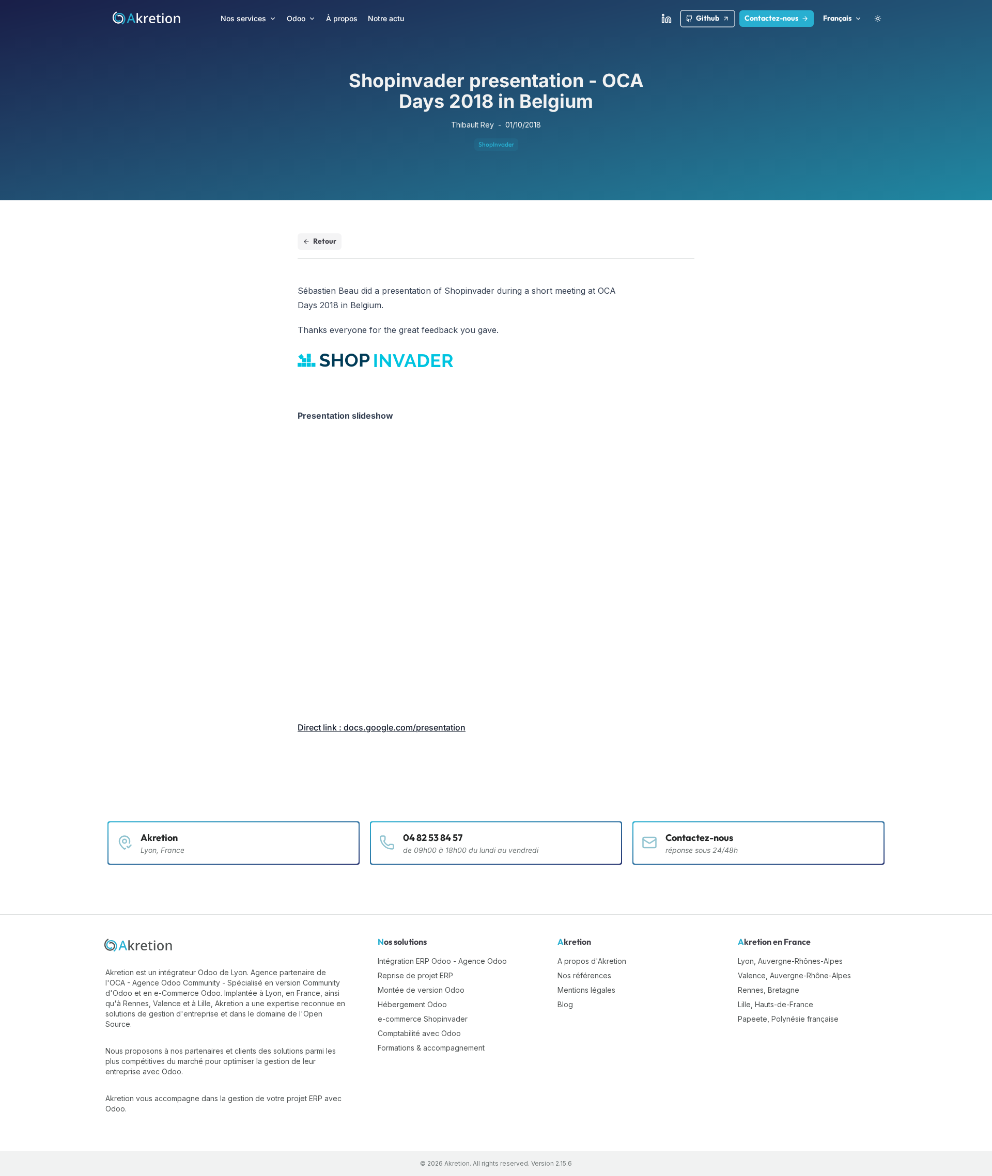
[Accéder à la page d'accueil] (147, 18)
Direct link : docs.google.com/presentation (382, 727)
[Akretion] (138, 945)
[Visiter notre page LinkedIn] (666, 18)
